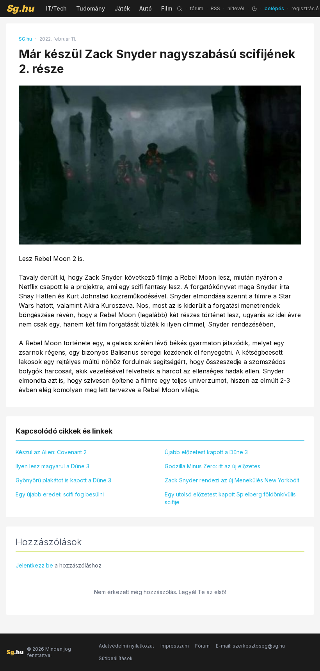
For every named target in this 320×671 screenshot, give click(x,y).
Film (166, 8)
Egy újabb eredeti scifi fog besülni (60, 494)
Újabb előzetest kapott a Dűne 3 (206, 452)
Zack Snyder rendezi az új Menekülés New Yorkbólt (232, 480)
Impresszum (174, 646)
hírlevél (236, 8)
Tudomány (90, 8)
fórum (196, 8)
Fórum (202, 646)
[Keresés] (179, 8)
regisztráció (305, 8)
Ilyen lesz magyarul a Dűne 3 (52, 466)
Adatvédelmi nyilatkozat (126, 646)
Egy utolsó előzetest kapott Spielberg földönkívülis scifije (230, 498)
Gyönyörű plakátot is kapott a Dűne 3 (63, 480)
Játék (122, 8)
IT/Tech (56, 8)
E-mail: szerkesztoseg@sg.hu (250, 646)
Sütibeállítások (116, 658)
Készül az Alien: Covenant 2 (51, 452)
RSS (215, 8)
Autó (145, 8)
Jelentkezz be (34, 565)
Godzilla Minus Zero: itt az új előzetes (212, 466)
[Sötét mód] (254, 8)
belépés (274, 8)
